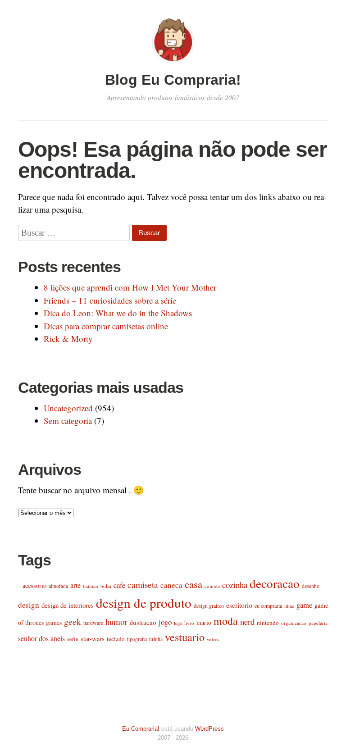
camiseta (142, 584)
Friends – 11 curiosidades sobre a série (110, 300)
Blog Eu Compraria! (173, 80)
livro (189, 622)
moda (226, 621)
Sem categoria (68, 420)
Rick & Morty (68, 338)
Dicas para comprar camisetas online (106, 326)
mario (203, 622)
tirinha (156, 639)
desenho (310, 586)
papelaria (318, 622)
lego (178, 623)
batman (90, 586)
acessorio (34, 585)
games (54, 623)
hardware (93, 622)
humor (116, 621)
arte (75, 585)
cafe (119, 585)
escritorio (239, 605)
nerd (247, 621)
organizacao (293, 622)
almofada (58, 586)
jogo (165, 622)
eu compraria (268, 605)
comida (212, 586)
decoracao (275, 583)
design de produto (143, 602)
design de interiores (67, 605)
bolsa (105, 586)
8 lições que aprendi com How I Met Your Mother (130, 287)
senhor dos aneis (41, 638)
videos (213, 639)
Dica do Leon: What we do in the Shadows (118, 313)
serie (72, 639)
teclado (116, 639)
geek (72, 621)
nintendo (268, 623)
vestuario (185, 636)
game (304, 605)
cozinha (234, 584)
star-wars (93, 638)
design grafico (209, 605)
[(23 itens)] (19, 586)
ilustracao (142, 622)
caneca (171, 585)
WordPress (209, 728)
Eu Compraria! (140, 728)
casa (193, 584)
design (28, 605)
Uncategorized (68, 408)
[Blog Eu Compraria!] (173, 64)
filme (289, 606)
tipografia (137, 639)
